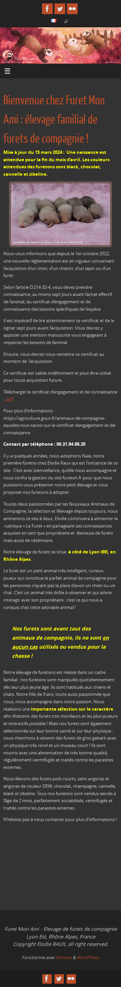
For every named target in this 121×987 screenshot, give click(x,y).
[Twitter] (59, 8)
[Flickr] (72, 8)
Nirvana (64, 957)
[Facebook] (47, 8)
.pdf (9, 399)
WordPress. (88, 957)
